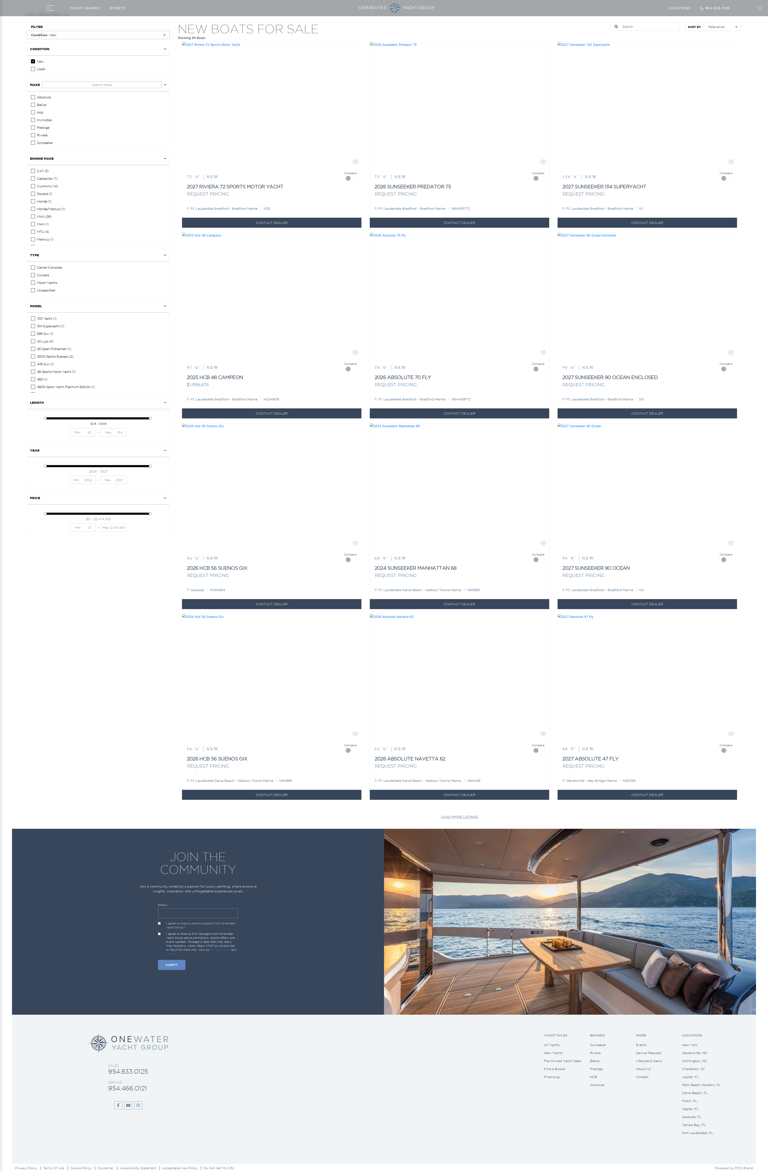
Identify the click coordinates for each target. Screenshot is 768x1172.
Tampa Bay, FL (694, 1125)
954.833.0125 (128, 1071)
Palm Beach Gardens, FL (701, 1085)
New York (689, 1045)
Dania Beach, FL (695, 1093)
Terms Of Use (53, 1168)
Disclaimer (105, 1168)
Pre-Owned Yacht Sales (562, 1061)
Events (118, 8)
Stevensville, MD (694, 1053)
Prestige (596, 1069)
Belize (594, 1061)
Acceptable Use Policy (179, 1168)
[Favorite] (355, 161)
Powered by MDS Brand (734, 1168)
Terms (170, 953)
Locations (679, 8)
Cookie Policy (80, 1168)
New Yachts (553, 1053)
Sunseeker (598, 1045)
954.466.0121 (127, 1088)
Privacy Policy (220, 949)
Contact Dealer (272, 222)
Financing (552, 1077)
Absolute (597, 1085)
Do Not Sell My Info (218, 1168)
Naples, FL (690, 1109)
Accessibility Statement (138, 1168)
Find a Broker (554, 1069)
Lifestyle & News (649, 1061)
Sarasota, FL (691, 1117)
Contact (642, 1077)
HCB (593, 1077)
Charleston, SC (693, 1069)
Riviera (595, 1053)
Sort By (694, 27)
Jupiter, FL (690, 1077)
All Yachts (552, 1045)
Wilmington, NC (694, 1061)
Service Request (648, 1053)
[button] (188, 163)
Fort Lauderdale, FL (697, 1133)
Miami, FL (689, 1101)
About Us (643, 1069)
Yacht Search (85, 8)
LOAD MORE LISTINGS (459, 817)
